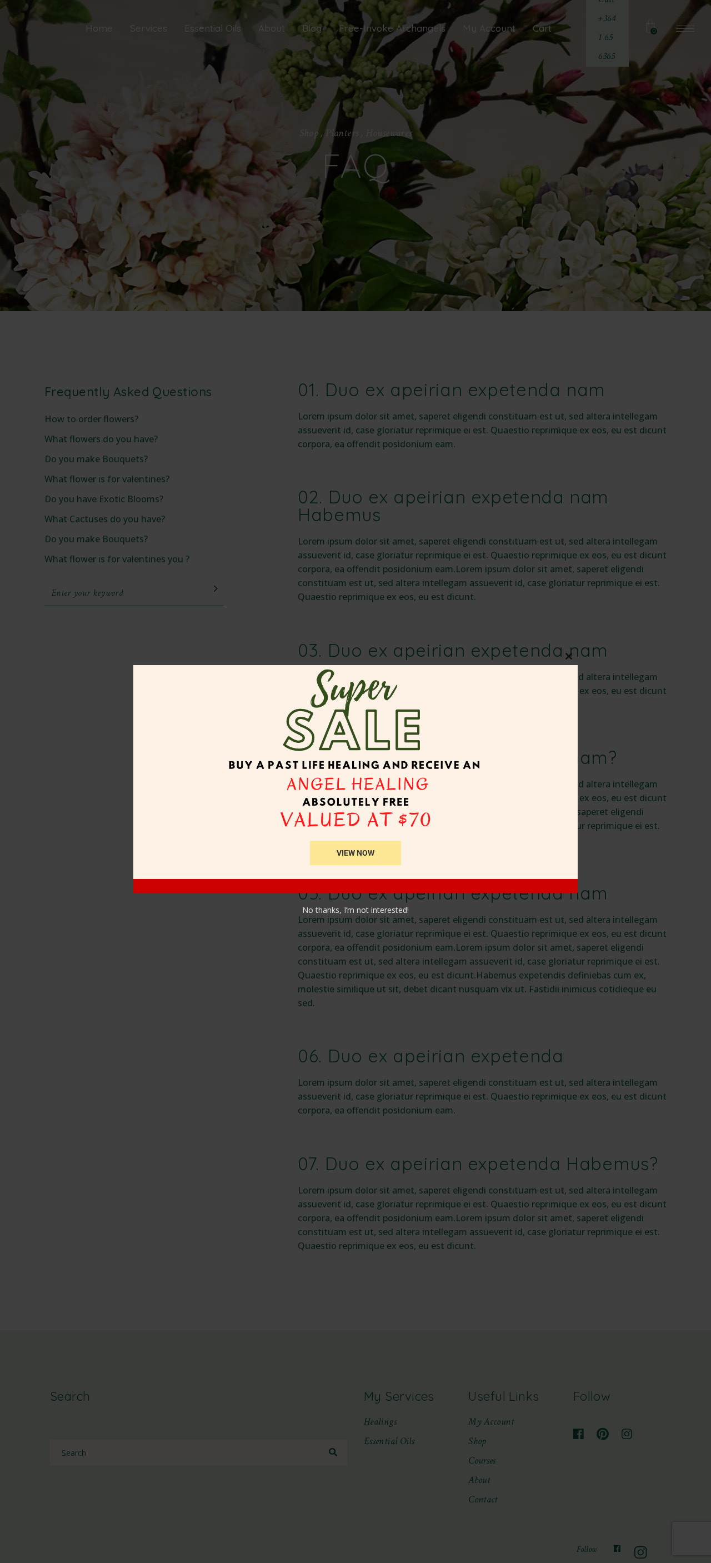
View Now (355, 852)
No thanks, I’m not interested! (355, 910)
